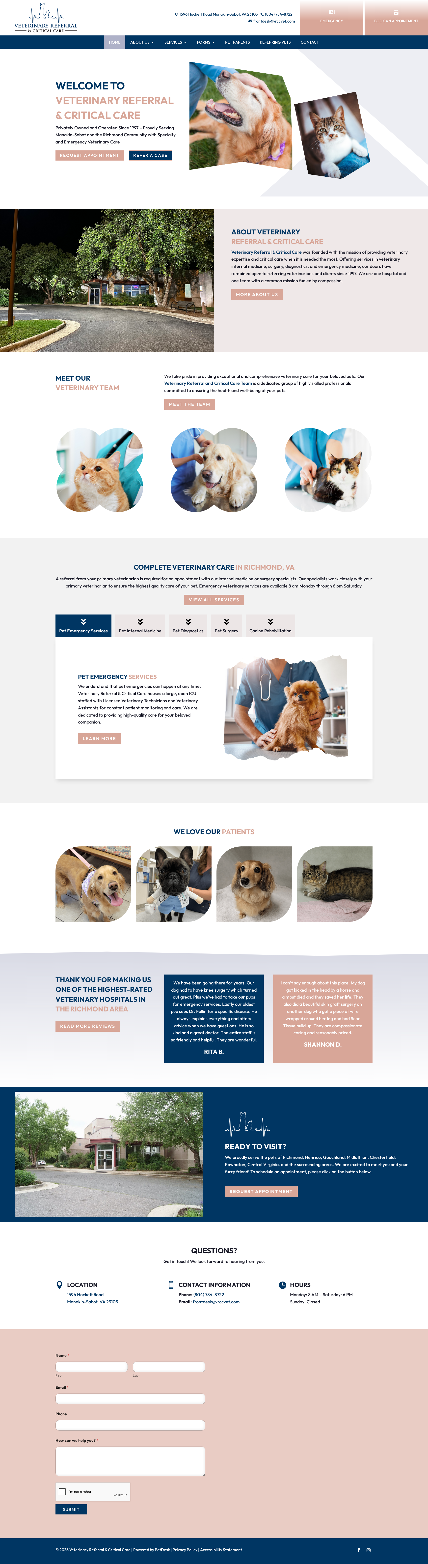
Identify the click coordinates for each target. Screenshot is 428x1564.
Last (136, 1375)
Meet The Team (189, 404)
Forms (203, 42)
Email (62, 1387)
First (58, 1375)
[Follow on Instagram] (369, 1550)
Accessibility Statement (221, 1549)
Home (114, 42)
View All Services (214, 600)
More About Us (257, 294)
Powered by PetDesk (151, 1549)
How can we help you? (76, 1440)
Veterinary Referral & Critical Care (266, 252)
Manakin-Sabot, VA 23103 (92, 1302)
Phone (61, 1414)
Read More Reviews (87, 1026)
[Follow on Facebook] (359, 1550)
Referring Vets (275, 42)
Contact (310, 42)
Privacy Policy (185, 1549)
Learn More (99, 738)
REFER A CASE (150, 155)
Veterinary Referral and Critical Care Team (208, 383)
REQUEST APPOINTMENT (89, 155)
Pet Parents (237, 42)
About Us (140, 42)
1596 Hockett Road (85, 1294)
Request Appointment (261, 1191)
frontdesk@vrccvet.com (216, 1302)
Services (173, 42)
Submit (71, 1509)
